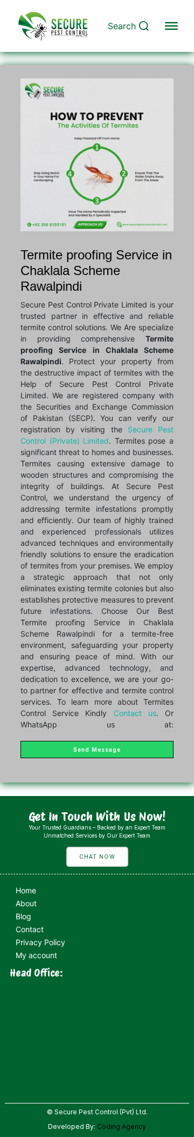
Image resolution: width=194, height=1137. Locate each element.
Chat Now (97, 856)
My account (36, 955)
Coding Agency (121, 1126)
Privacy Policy (40, 942)
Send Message (97, 749)
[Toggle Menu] (171, 26)
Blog (23, 916)
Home (26, 890)
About (26, 903)
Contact (30, 929)
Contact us (135, 713)
